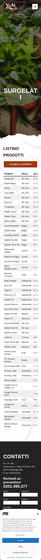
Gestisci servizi (19, 535)
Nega (20, 546)
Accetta (20, 540)
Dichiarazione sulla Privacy (24, 557)
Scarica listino (20, 164)
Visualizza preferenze (20, 552)
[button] (38, 514)
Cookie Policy (11, 557)
